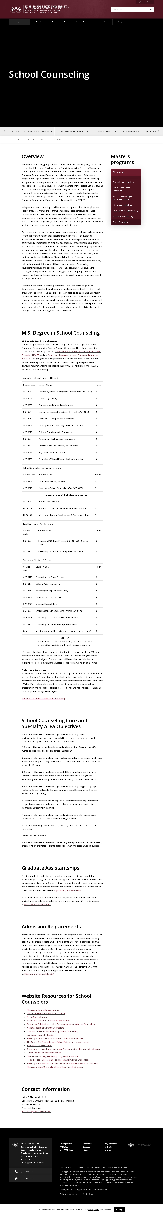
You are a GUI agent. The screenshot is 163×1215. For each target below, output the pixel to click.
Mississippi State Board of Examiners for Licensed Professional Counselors (62, 1063)
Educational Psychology (122, 205)
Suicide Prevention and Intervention (44, 1052)
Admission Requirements (131, 131)
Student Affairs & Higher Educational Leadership (122, 198)
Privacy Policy (93, 1209)
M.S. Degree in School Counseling (38, 131)
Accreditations (81, 22)
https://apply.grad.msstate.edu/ (39, 974)
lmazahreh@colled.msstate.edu (36, 1111)
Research (87, 1147)
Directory (150, 2)
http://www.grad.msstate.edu (67, 890)
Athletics (109, 1147)
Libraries (87, 1150)
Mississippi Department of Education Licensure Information (55, 1038)
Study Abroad (123, 22)
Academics (88, 1144)
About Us (102, 22)
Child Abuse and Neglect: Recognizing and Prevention (52, 1056)
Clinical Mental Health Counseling (121, 189)
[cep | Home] (43, 9)
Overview (15, 131)
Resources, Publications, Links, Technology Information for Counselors (61, 1024)
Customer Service (66, 1167)
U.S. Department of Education (41, 1034)
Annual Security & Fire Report (117, 1167)
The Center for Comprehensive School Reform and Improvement (58, 1042)
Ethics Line (90, 1167)
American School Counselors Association (46, 1013)
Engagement (111, 1144)
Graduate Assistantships (105, 131)
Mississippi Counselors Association (43, 1010)
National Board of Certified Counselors (45, 1027)
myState (141, 2)
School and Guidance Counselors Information (48, 1020)
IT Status (64, 1147)
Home (11, 139)
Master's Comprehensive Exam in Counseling (43, 698)
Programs (23, 21)
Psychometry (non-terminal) (124, 211)
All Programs (121, 172)
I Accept (119, 1209)
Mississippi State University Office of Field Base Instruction (55, 1067)
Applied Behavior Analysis (123, 182)
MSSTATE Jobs (66, 1150)
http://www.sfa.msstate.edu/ (37, 904)
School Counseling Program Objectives (73, 131)
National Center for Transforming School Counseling (52, 1031)
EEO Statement (79, 1167)
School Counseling (120, 222)
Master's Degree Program (35, 139)
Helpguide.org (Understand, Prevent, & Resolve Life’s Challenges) (58, 1059)
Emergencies (66, 1144)
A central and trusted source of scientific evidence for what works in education (64, 1049)
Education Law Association (39, 1045)
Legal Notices (100, 1167)
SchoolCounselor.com (37, 1017)
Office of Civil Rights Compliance (90, 1182)
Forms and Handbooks (61, 22)
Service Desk (87, 1194)
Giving (108, 1150)
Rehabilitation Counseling (123, 216)
